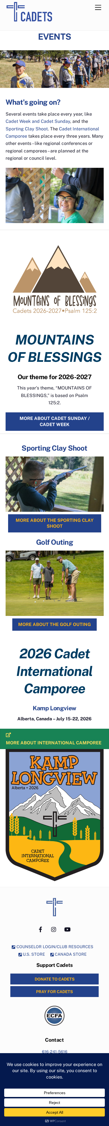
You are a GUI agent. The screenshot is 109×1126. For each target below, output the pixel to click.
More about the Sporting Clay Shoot (55, 523)
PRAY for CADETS (54, 991)
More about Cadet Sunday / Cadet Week (55, 421)
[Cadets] (35, 24)
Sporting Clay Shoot (27, 129)
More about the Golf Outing (54, 624)
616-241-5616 (54, 1051)
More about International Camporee (53, 742)
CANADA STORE (70, 954)
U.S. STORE (33, 954)
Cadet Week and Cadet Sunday (38, 121)
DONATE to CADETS (55, 979)
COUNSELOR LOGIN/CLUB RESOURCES (54, 946)
